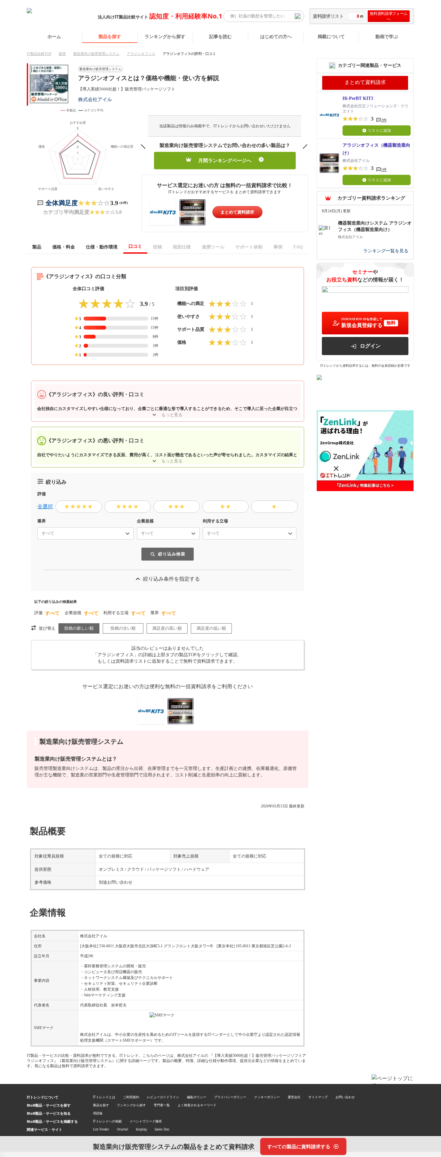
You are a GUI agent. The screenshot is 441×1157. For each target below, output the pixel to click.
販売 (62, 54)
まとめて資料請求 (237, 212)
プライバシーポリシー (230, 1097)
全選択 (45, 506)
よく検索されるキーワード (197, 1105)
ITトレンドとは (104, 1097)
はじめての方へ (276, 36)
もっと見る (171, 414)
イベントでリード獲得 (145, 1121)
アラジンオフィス (141, 54)
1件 (384, 169)
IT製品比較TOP (39, 54)
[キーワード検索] (297, 16)
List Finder (101, 1129)
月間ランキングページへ (224, 160)
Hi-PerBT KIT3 (358, 98)
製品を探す (109, 36)
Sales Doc (162, 1129)
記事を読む (220, 36)
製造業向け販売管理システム (96, 54)
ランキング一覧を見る (385, 250)
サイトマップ (318, 1097)
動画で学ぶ (386, 36)
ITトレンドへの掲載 (107, 1121)
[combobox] (39, 533)
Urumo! (122, 1129)
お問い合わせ (345, 1097)
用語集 (98, 1113)
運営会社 (294, 1097)
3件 (384, 120)
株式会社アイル (95, 99)
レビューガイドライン (163, 1097)
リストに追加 (379, 130)
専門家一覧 (162, 1105)
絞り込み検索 (171, 554)
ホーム (54, 36)
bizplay (141, 1129)
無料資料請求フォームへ (388, 16)
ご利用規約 (131, 1097)
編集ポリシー (196, 1097)
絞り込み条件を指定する (171, 579)
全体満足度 (62, 202)
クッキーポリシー (267, 1097)
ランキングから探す (165, 36)
